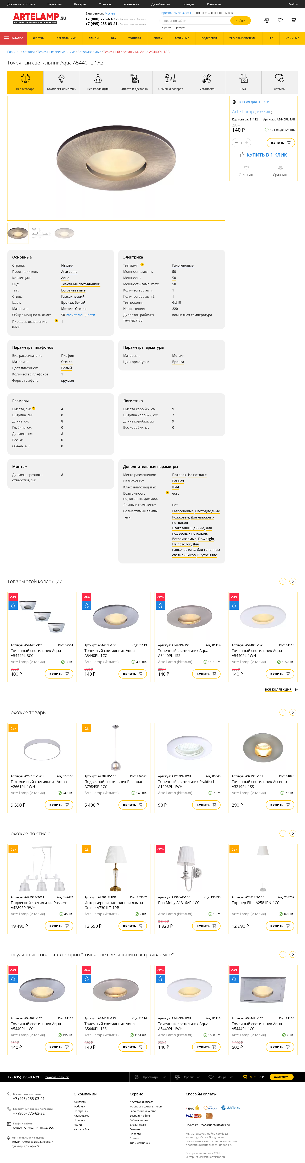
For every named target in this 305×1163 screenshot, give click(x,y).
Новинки (79, 1120)
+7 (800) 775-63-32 (115, 19)
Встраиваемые (89, 52)
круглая (67, 380)
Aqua (65, 278)
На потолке (197, 474)
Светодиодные (207, 511)
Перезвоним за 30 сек (175, 13)
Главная (13, 52)
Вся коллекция (278, 689)
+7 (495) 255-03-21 (115, 23)
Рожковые (180, 517)
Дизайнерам (160, 4)
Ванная (178, 481)
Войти (293, 4)
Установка (131, 4)
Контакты (214, 4)
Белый (80, 302)
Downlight (206, 539)
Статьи (134, 1138)
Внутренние (207, 555)
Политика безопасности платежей (208, 1125)
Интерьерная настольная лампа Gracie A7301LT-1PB (113, 905)
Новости (135, 1134)
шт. (253, 1077)
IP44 (175, 487)
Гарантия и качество (143, 1111)
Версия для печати (254, 102)
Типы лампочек (140, 1143)
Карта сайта (81, 1129)
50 (174, 278)
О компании (85, 1093)
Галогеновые (183, 265)
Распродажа (81, 1115)
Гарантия (55, 4)
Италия (67, 265)
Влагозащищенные (188, 528)
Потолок (179, 474)
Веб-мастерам (139, 1120)
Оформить (281, 1077)
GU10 (176, 302)
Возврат (80, 4)
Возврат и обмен (140, 1115)
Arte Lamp (69, 271)
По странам (81, 1111)
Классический (73, 296)
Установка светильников (146, 1106)
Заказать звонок (57, 1077)
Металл (67, 308)
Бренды (189, 4)
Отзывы (105, 4)
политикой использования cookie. (210, 1145)
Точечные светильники (56, 52)
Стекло (81, 308)
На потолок (181, 544)
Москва (110, 13)
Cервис (136, 1093)
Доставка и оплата (21, 4)
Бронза (67, 302)
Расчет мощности (80, 315)
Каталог (17, 38)
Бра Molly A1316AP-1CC (178, 902)
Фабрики (79, 1106)
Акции (78, 1125)
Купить (277, 143)
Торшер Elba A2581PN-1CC (255, 902)
